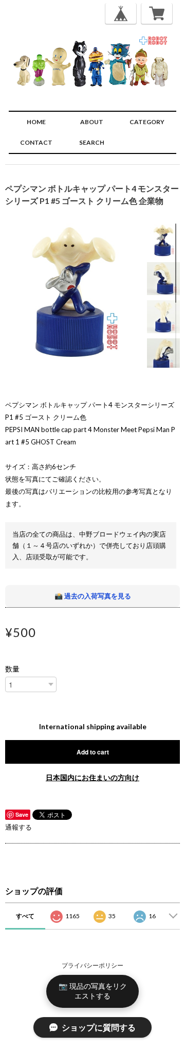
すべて (25, 916)
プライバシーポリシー (92, 965)
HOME (36, 122)
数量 (12, 669)
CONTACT (36, 142)
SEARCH (91, 142)
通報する (18, 827)
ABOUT (91, 122)
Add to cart (93, 752)
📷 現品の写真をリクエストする (93, 991)
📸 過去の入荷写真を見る (92, 596)
